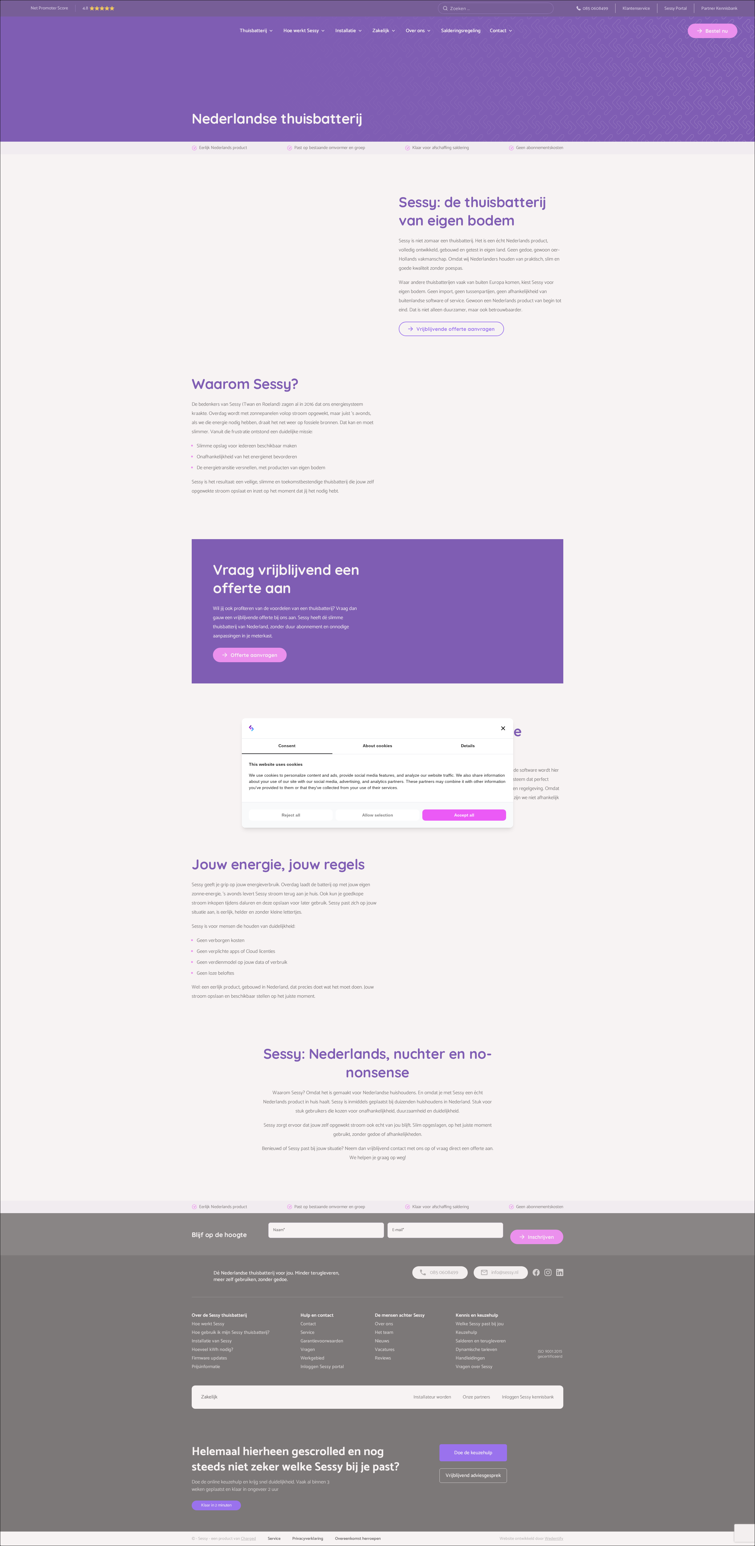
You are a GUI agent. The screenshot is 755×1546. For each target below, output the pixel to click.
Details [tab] (468, 745)
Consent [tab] (287, 745)
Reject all (291, 815)
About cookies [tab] (377, 745)
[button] (503, 728)
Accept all (464, 815)
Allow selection (377, 815)
